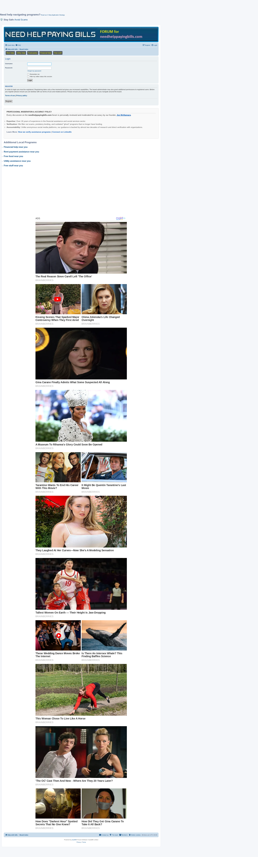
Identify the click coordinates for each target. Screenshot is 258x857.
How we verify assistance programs (34, 132)
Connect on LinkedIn (62, 132)
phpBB (74, 839)
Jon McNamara (124, 115)
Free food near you (13, 156)
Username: (9, 63)
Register (9, 101)
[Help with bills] (81, 34)
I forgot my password (34, 71)
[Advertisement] (65, 8)
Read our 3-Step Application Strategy (53, 15)
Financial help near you (16, 147)
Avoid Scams (21, 19)
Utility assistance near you (17, 161)
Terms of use (10, 96)
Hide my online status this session (40, 76)
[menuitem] (18, 45)
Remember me (34, 74)
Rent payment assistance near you (21, 152)
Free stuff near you (13, 165)
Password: (9, 68)
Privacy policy (21, 96)
